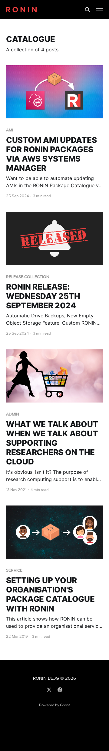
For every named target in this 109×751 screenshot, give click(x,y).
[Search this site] (87, 9)
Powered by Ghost (54, 705)
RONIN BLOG (46, 678)
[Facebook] (60, 689)
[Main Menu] (99, 9)
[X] (49, 689)
